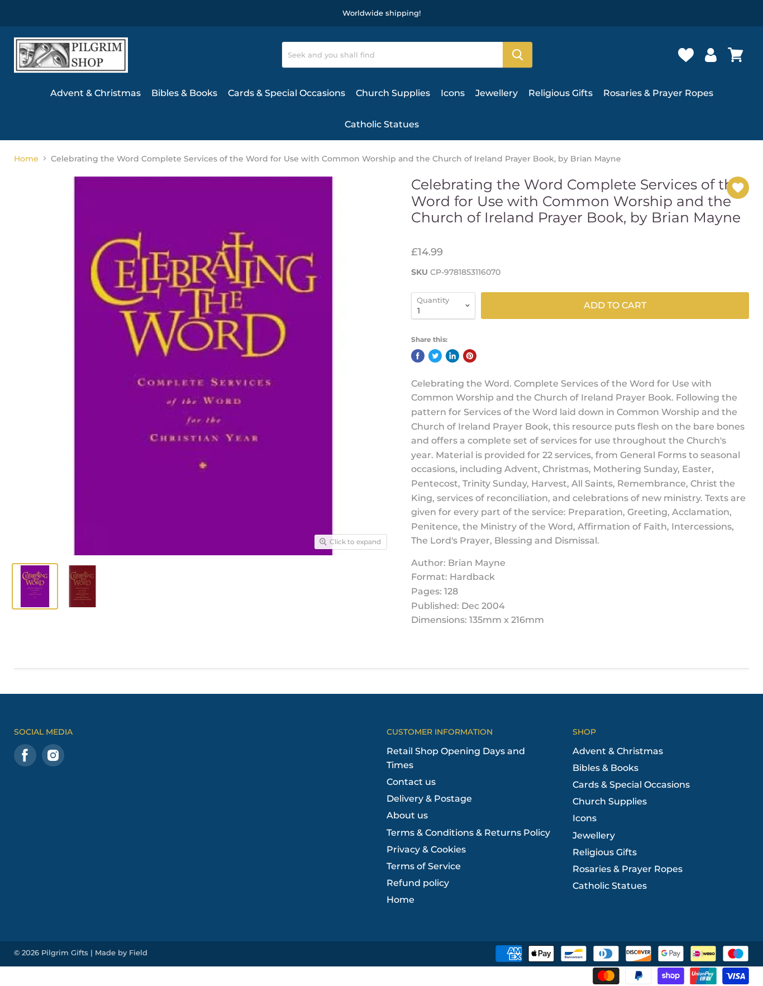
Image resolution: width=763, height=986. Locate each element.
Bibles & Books (184, 93)
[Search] (517, 55)
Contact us (411, 782)
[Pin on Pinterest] (469, 356)
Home (26, 158)
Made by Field (121, 952)
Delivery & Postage (429, 798)
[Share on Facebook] (418, 356)
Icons (453, 93)
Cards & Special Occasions (286, 93)
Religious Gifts (560, 93)
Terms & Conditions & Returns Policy (468, 832)
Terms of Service (424, 866)
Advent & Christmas (95, 93)
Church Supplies (393, 93)
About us (407, 815)
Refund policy (418, 883)
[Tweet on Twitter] (435, 356)
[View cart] (735, 55)
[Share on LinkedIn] (452, 356)
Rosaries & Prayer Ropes (658, 93)
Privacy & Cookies (426, 849)
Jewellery (496, 93)
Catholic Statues (382, 124)
